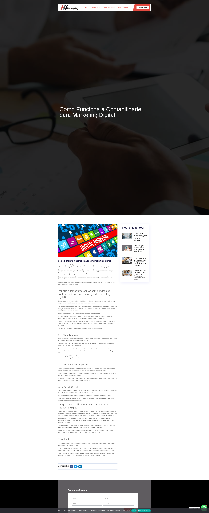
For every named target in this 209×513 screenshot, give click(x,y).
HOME (86, 7)
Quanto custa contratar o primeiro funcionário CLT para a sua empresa (140, 237)
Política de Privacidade (144, 510)
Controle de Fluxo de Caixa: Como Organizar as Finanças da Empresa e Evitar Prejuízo (140, 275)
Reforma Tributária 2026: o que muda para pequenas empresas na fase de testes (140, 261)
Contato (126, 7)
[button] (71, 466)
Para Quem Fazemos (109, 7)
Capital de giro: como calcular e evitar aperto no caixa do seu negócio (139, 249)
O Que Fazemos (95, 7)
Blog (119, 7)
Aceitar (134, 510)
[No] (206, 510)
